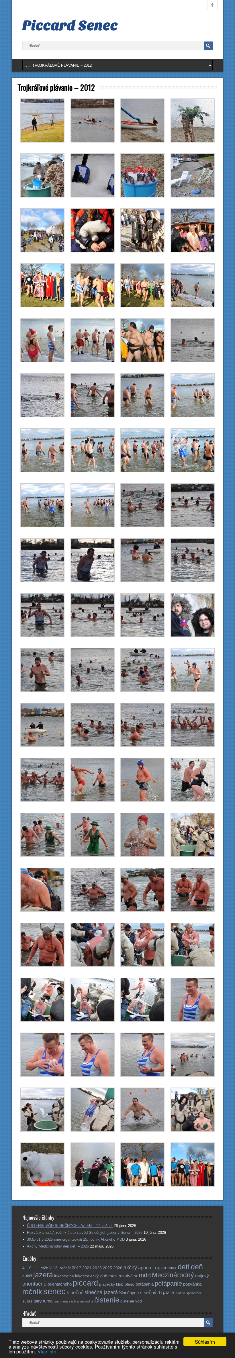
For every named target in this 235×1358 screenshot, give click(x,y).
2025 (107, 1268)
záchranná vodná (81, 1301)
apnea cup (149, 1267)
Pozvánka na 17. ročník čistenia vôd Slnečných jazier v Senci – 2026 (84, 1232)
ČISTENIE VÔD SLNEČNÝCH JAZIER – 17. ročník (70, 1225)
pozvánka (192, 1284)
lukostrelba (64, 1276)
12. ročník (62, 1268)
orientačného (60, 1284)
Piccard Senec (70, 25)
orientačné (34, 1284)
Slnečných (129, 1292)
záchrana (61, 1301)
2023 (97, 1268)
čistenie (106, 1300)
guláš (27, 1276)
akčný (130, 1267)
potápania (145, 1284)
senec (54, 1291)
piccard (85, 1282)
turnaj (48, 1300)
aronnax (169, 1267)
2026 (117, 1268)
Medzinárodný (173, 1275)
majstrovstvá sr (123, 1275)
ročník (32, 1292)
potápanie (168, 1283)
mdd (145, 1275)
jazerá (43, 1275)
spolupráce (194, 1293)
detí (184, 1267)
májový (202, 1275)
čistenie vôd (131, 1301)
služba (180, 1293)
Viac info (47, 1351)
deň (197, 1267)
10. (30, 1268)
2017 (76, 1267)
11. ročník (43, 1268)
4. (24, 1268)
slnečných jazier (157, 1292)
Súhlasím (205, 1341)
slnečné (75, 1292)
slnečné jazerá (101, 1292)
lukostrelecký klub (91, 1276)
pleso (129, 1284)
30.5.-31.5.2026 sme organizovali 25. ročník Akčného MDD (76, 1239)
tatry (38, 1300)
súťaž (27, 1301)
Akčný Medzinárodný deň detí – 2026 (58, 1246)
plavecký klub (111, 1284)
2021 (86, 1268)
